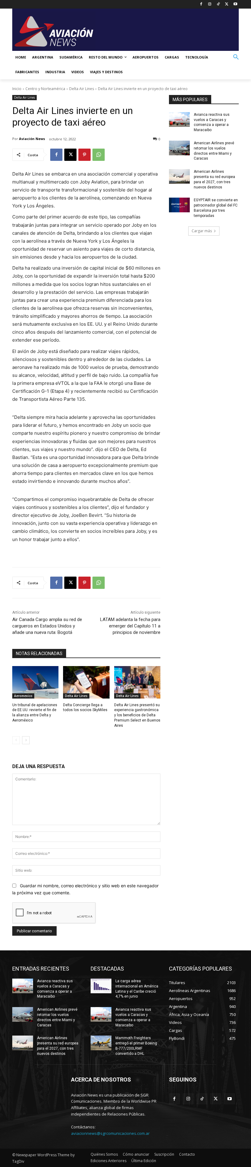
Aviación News (32, 138)
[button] (236, 57)
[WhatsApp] (98, 155)
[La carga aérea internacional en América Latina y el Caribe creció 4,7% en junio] (101, 986)
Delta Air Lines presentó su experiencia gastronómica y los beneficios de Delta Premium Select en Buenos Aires (137, 715)
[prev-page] (16, 740)
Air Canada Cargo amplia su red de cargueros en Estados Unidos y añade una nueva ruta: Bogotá (47, 626)
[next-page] (26, 740)
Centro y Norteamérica (45, 88)
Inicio (16, 88)
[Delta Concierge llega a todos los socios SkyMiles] (86, 682)
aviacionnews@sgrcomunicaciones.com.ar (110, 1133)
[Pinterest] (84, 155)
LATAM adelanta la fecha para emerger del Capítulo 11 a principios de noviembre (130, 626)
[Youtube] (235, 4)
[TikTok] (218, 4)
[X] (226, 4)
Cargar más (202, 230)
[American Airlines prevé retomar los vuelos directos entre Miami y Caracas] (179, 148)
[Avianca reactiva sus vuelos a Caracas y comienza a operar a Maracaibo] (179, 119)
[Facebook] (201, 4)
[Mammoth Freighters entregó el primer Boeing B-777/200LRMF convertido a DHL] (101, 1043)
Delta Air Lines (81, 88)
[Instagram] (209, 4)
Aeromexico (23, 696)
